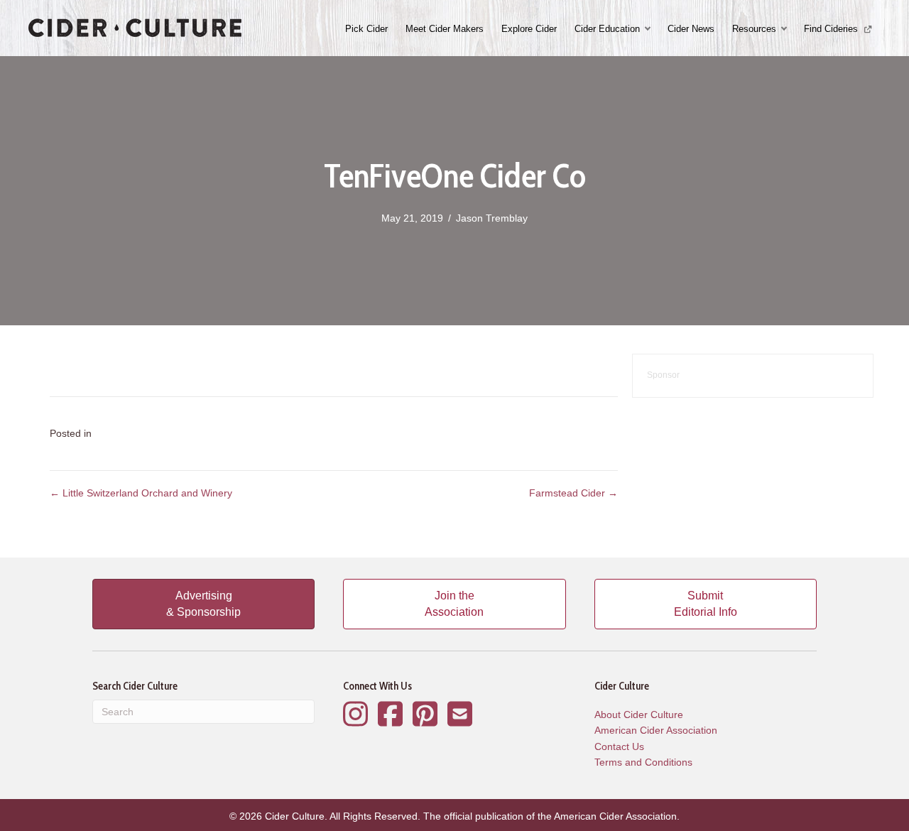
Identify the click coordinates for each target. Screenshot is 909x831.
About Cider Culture (638, 714)
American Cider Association (655, 730)
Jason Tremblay (492, 218)
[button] (649, 28)
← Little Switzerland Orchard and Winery (141, 493)
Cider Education (607, 28)
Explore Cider (529, 28)
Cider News (691, 28)
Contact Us (619, 746)
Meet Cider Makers (444, 28)
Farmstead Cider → (573, 493)
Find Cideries (832, 28)
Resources (754, 28)
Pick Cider (366, 28)
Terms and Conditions (643, 762)
